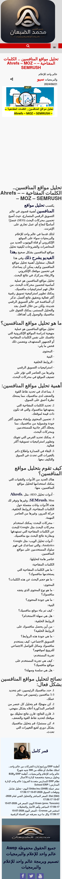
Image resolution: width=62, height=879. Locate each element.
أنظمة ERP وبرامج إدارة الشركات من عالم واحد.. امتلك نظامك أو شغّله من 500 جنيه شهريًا (34, 768)
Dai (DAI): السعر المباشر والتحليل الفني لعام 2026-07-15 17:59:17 (32, 797)
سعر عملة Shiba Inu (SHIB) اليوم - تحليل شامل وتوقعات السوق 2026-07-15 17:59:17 (34, 790)
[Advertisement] (31, 149)
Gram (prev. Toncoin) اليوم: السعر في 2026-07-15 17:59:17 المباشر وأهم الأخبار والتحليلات (32, 804)
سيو (40, 79)
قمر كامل (39, 751)
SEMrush (38, 500)
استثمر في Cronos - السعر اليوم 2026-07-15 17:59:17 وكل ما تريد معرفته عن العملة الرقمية (35, 812)
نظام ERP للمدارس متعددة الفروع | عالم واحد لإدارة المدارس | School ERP (32, 782)
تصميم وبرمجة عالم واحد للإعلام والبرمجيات (31, 864)
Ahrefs (16, 494)
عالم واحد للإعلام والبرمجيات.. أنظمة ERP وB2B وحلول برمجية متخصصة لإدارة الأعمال (34, 775)
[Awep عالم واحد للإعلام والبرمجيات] (31, 830)
